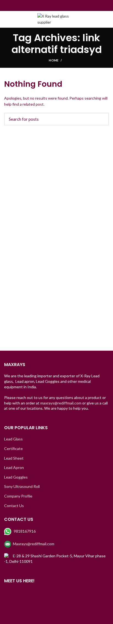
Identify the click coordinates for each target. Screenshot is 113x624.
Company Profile (18, 496)
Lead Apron (14, 467)
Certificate (13, 448)
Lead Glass (13, 439)
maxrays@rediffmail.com (60, 403)
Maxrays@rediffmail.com (33, 543)
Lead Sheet (14, 458)
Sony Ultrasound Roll (22, 486)
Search (101, 119)
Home (53, 60)
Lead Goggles (16, 477)
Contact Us (14, 505)
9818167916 (24, 531)
